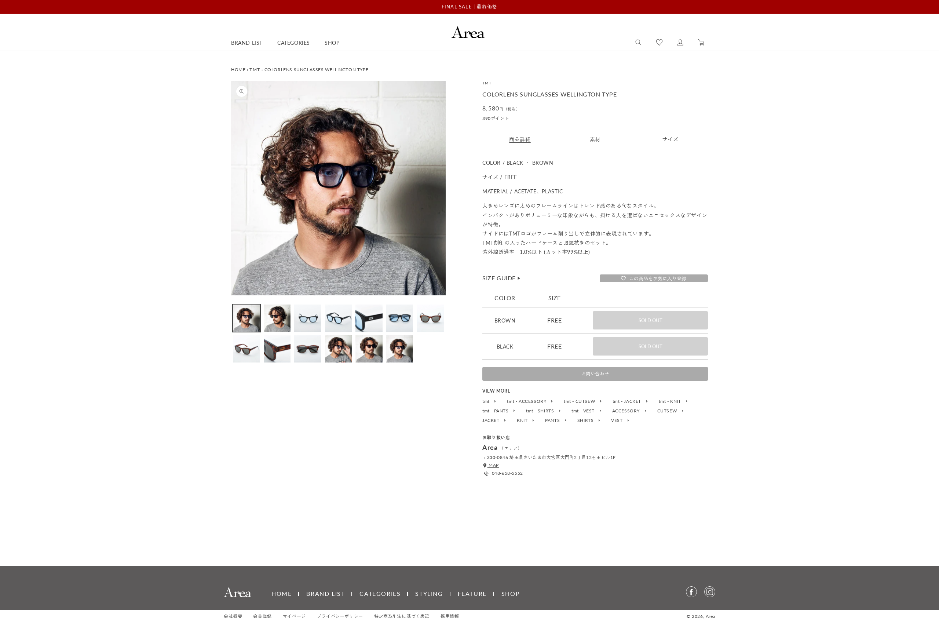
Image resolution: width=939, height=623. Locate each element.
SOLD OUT (650, 320)
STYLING (429, 593)
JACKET (491, 420)
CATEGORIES (380, 593)
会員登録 (262, 616)
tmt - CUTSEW (580, 401)
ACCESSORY (626, 411)
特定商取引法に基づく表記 (402, 616)
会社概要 (233, 616)
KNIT (523, 420)
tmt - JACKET (628, 401)
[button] (638, 42)
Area (710, 616)
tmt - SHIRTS (540, 411)
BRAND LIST (325, 593)
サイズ (670, 139)
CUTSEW (667, 411)
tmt (486, 401)
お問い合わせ (595, 373)
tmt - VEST (583, 411)
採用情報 (450, 616)
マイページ (294, 616)
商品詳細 (519, 139)
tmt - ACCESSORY (527, 401)
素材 (595, 139)
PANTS (553, 420)
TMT (254, 69)
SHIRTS (586, 420)
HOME (238, 69)
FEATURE (472, 593)
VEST (617, 420)
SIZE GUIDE (501, 277)
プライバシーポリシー (340, 616)
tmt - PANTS (496, 411)
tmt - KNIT (671, 401)
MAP (493, 465)
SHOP (510, 593)
